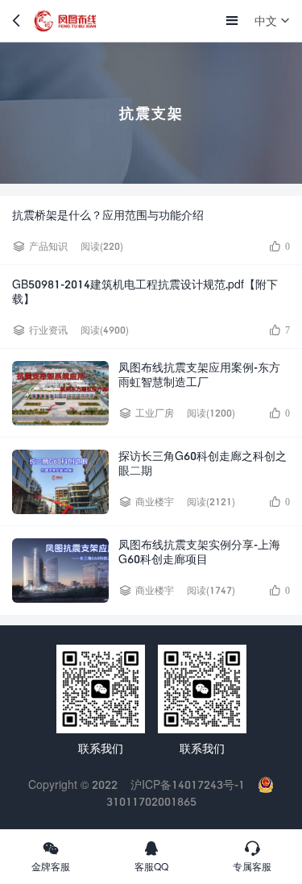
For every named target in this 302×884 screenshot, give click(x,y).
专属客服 (252, 867)
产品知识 (48, 246)
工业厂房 (154, 413)
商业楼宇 (154, 501)
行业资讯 (48, 330)
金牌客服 (50, 867)
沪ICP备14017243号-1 (187, 784)
